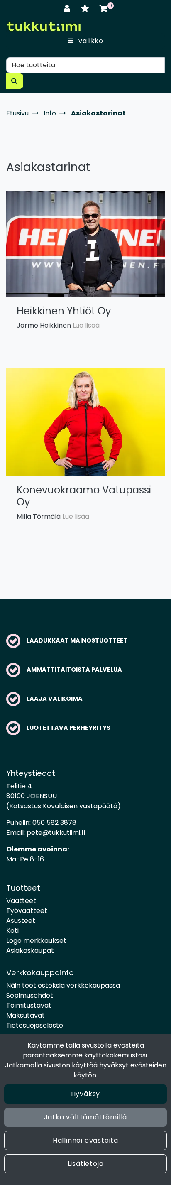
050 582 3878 (54, 822)
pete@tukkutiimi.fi (56, 832)
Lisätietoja (86, 1163)
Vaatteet (21, 900)
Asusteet (20, 920)
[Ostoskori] (103, 8)
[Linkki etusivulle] (43, 26)
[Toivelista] (86, 8)
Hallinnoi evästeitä (85, 1140)
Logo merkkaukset (36, 940)
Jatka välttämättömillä (85, 1117)
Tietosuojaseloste (34, 1025)
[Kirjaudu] (68, 8)
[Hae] (14, 81)
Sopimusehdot (29, 995)
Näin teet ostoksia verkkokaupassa (63, 985)
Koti (12, 930)
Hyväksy (85, 1094)
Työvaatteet (26, 910)
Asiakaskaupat (30, 950)
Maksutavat (25, 1015)
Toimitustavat (28, 1005)
